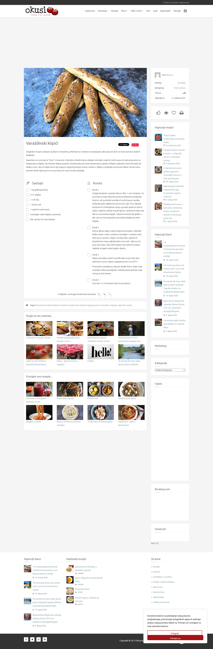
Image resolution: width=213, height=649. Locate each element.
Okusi (124, 11)
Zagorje (113, 305)
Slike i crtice (136, 11)
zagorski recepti (125, 305)
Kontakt (174, 2)
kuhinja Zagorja (86, 305)
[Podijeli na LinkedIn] (104, 294)
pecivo (97, 305)
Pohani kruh (93, 398)
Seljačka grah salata (127, 398)
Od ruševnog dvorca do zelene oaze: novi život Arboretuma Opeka (173, 268)
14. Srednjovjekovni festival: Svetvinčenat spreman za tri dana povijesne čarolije (174, 249)
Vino (148, 11)
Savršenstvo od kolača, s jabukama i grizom (86, 568)
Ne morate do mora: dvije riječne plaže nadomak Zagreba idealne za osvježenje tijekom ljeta (174, 286)
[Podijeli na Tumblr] (110, 294)
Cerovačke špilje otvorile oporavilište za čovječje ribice (174, 324)
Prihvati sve (175, 638)
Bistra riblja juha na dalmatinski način (88, 580)
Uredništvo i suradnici (162, 577)
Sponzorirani (158, 592)
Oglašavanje (184, 2)
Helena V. (169, 75)
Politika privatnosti (161, 602)
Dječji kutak (165, 11)
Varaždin (105, 305)
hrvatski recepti (67, 305)
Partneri (156, 572)
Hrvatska (181, 83)
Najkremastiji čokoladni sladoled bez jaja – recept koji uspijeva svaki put (173, 191)
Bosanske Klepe (82, 589)
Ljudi (155, 11)
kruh (77, 305)
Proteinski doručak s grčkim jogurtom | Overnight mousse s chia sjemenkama (172, 173)
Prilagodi (175, 633)
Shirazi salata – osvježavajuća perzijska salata (173, 138)
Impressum (158, 587)
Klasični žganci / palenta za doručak (87, 599)
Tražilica (166, 2)
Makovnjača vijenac (65, 398)
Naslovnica (90, 11)
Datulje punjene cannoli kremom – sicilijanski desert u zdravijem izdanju (174, 155)
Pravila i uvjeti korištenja (163, 582)
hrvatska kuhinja (52, 305)
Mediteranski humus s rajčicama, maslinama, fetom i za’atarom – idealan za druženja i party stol (173, 211)
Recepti (114, 11)
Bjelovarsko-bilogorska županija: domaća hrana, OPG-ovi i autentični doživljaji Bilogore (174, 306)
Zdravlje (177, 11)
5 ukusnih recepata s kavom (38, 338)
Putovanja (102, 11)
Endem (91, 361)
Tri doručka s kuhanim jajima (100, 422)
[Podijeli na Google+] (99, 294)
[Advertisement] (106, 41)
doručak (40, 305)
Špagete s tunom (33, 422)
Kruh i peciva (179, 88)
